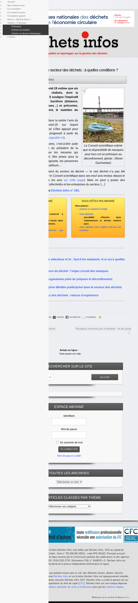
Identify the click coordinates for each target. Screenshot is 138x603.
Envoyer (104, 377)
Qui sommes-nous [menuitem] (16, 5)
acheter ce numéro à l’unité (93, 209)
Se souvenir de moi (70, 442)
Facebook (75, 317)
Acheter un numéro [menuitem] (20, 29)
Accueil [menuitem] (11, 1)
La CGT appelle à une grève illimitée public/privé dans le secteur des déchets (70, 287)
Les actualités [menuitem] (14, 8)
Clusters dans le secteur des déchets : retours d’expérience (58, 295)
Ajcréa (104, 597)
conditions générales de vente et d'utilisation (69, 587)
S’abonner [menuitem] (16, 26)
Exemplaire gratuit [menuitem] (16, 15)
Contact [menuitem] (11, 36)
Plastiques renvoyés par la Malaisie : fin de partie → (103, 330)
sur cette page (74, 180)
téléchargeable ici (52, 137)
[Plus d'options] (99, 318)
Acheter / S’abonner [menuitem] (17, 22)
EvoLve (126, 597)
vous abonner (86, 214)
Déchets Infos (61, 576)
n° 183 (65, 190)
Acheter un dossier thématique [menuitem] (26, 33)
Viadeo (60, 317)
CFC (81, 583)
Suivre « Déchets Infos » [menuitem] (19, 19)
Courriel (91, 317)
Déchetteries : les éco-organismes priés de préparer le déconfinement (65, 279)
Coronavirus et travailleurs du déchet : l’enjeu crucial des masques (63, 271)
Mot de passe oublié (69, 455)
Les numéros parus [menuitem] (16, 12)
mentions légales (115, 587)
